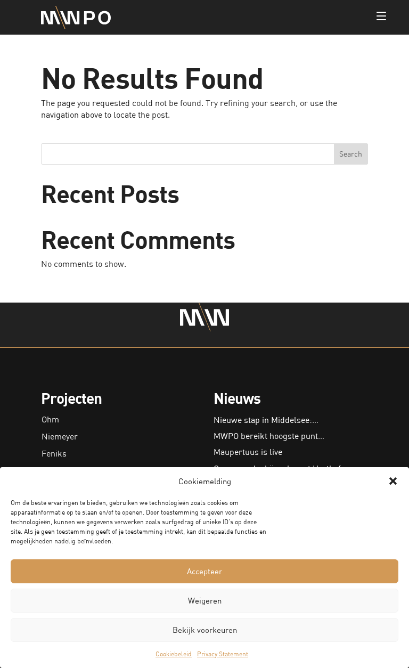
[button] (393, 481)
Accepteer (204, 571)
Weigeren (205, 600)
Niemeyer (60, 436)
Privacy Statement (222, 654)
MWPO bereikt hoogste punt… (269, 435)
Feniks (54, 453)
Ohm (50, 419)
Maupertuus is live (248, 451)
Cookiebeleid (174, 654)
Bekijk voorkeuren (205, 629)
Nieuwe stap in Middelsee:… (266, 419)
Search (350, 153)
